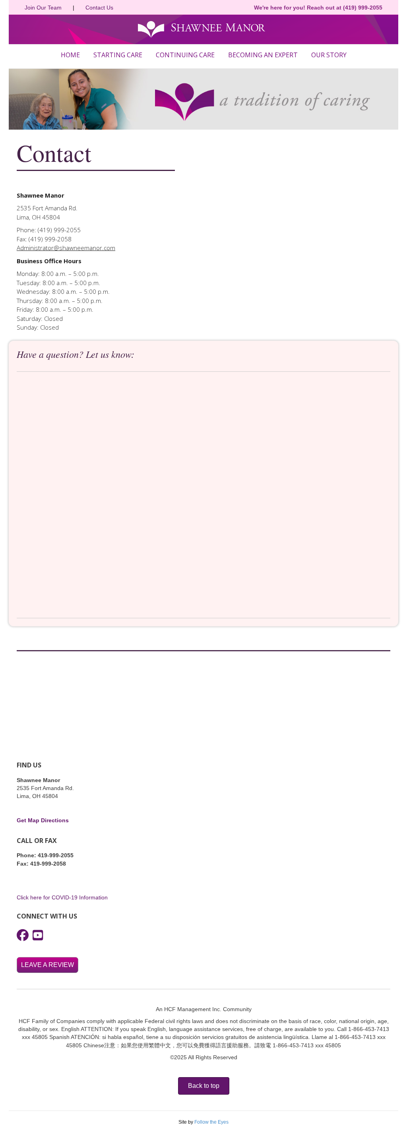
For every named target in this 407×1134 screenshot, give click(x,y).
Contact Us (99, 7)
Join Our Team (43, 7)
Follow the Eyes (211, 1122)
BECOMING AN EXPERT (263, 54)
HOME (70, 54)
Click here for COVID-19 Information (62, 897)
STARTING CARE (117, 54)
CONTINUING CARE (185, 54)
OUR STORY (329, 54)
